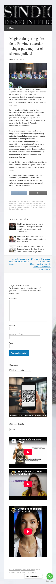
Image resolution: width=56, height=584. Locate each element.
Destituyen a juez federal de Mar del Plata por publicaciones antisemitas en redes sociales (31, 239)
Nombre (12, 325)
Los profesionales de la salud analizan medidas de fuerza (19, 261)
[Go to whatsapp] (49, 576)
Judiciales (26, 201)
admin (11, 59)
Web (11, 343)
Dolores (42, 207)
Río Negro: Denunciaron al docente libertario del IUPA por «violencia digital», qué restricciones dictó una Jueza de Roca (30, 228)
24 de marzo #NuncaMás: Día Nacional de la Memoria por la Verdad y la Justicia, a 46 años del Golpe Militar (40, 264)
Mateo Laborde (20, 209)
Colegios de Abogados (17, 207)
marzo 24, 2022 (20, 59)
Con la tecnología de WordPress (21, 569)
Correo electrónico (16, 334)
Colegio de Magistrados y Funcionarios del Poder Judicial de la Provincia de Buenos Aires (27, 204)
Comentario (14, 298)
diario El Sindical (32, 207)
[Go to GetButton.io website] (50, 581)
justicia (11, 209)
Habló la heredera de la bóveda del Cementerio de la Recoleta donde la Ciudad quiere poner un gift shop (30, 249)
